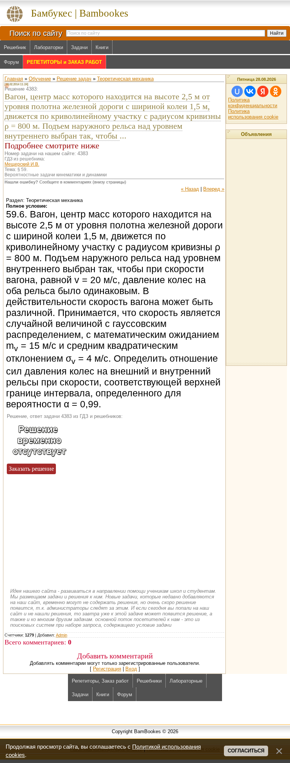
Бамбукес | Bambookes (79, 13)
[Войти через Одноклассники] (275, 91)
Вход (131, 669)
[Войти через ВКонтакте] (250, 91)
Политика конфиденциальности (252, 102)
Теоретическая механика (125, 79)
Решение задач (74, 79)
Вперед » (213, 189)
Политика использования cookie (253, 114)
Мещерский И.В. (22, 164)
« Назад (190, 189)
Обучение (40, 79)
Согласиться (246, 751)
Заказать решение (31, 469)
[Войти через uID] (237, 91)
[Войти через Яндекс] (262, 91)
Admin (61, 635)
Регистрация (107, 669)
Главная (14, 79)
